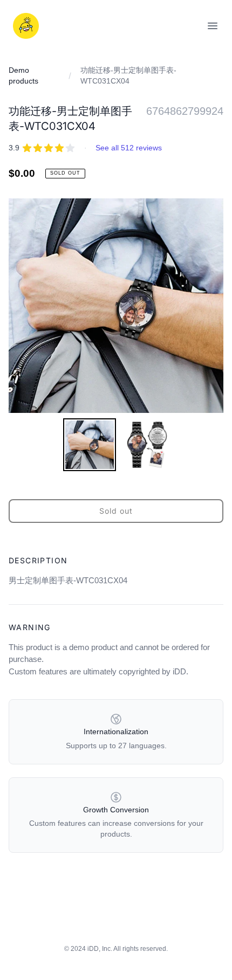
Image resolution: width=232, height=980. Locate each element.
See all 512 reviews (128, 147)
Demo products (23, 75)
